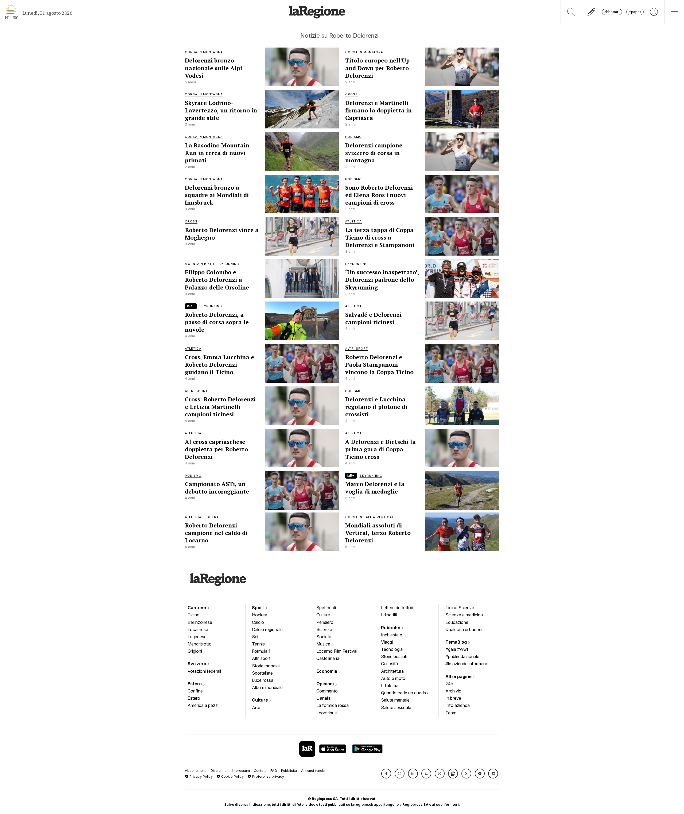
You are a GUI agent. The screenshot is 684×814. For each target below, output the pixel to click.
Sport (258, 607)
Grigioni (195, 651)
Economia (327, 671)
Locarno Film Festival (336, 651)
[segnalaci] (591, 12)
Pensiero (324, 622)
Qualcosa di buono (463, 629)
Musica (323, 644)
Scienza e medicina (464, 614)
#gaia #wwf (456, 649)
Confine (195, 691)
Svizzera (197, 663)
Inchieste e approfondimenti (397, 635)
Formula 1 (261, 651)
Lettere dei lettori (397, 607)
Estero (195, 683)
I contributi (326, 712)
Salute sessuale (396, 707)
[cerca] (571, 12)
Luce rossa (262, 680)
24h (449, 683)
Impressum (241, 771)
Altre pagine (459, 676)
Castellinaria (327, 658)
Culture (260, 700)
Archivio (453, 691)
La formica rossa (332, 705)
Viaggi (387, 642)
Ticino (194, 614)
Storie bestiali (394, 656)
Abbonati (612, 11)
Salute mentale (395, 700)
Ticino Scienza (459, 607)
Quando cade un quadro (404, 692)
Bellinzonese (200, 622)
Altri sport (261, 658)
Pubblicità (289, 771)
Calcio (258, 622)
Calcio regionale (267, 629)
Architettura (392, 671)
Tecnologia (392, 649)
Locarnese (198, 629)
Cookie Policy (232, 776)
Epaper (635, 11)
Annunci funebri (314, 771)
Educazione (456, 622)
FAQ (273, 771)
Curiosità (389, 663)
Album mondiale (267, 687)
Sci (255, 636)
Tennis (258, 644)
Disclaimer (219, 771)
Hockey (259, 614)
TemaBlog (456, 642)
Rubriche (391, 627)
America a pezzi (203, 705)
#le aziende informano (466, 663)
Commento (327, 691)
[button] (386, 773)
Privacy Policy (200, 776)
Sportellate (262, 673)
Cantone (197, 607)
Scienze (324, 629)
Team (450, 712)
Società (323, 636)
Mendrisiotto (200, 644)
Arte (256, 707)
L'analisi (324, 698)
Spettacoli (326, 607)
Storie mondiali (266, 665)
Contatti (260, 771)
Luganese (197, 636)
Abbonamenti (196, 771)
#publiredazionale (462, 656)
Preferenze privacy (267, 776)
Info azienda (457, 705)
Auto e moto (393, 678)
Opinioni (325, 683)
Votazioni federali (204, 671)
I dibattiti (389, 614)
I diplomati (391, 685)
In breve (453, 698)
